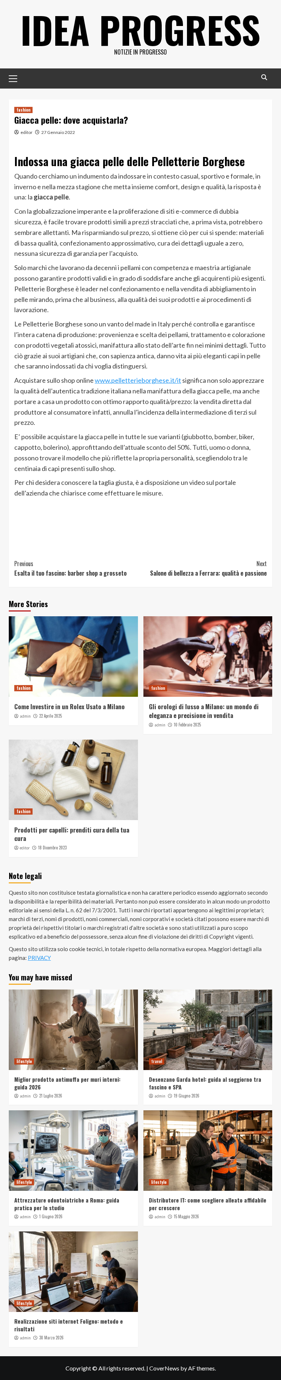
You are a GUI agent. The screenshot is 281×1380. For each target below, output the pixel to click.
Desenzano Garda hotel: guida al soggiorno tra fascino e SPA (205, 1083)
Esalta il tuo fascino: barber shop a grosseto (70, 568)
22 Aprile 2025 (50, 716)
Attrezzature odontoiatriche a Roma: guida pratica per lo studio (66, 1204)
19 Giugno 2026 (186, 1096)
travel (156, 1061)
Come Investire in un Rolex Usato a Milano (69, 706)
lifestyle (24, 1061)
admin (25, 716)
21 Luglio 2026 (50, 1096)
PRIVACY (39, 957)
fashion (23, 110)
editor (26, 132)
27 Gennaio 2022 (58, 132)
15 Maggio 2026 (186, 1216)
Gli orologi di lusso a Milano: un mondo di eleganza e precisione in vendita (204, 711)
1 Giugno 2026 (51, 1216)
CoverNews (164, 1368)
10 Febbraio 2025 (187, 725)
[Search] (264, 77)
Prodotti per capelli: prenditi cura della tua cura (71, 834)
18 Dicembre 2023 (52, 847)
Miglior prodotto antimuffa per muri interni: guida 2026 (67, 1083)
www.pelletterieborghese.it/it (138, 380)
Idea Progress (140, 29)
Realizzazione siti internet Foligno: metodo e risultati (68, 1325)
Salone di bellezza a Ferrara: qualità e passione (208, 568)
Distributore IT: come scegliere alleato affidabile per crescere (207, 1204)
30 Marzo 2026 (51, 1337)
